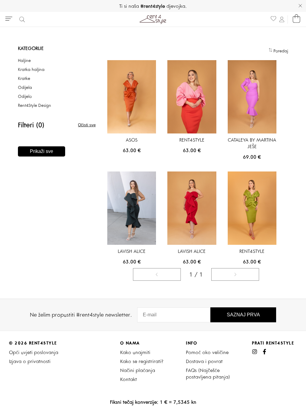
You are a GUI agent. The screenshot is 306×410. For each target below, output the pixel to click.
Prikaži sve (41, 151)
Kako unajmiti (135, 352)
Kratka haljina (31, 69)
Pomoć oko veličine (207, 352)
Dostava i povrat (204, 361)
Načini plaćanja (137, 370)
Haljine (24, 60)
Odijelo (25, 96)
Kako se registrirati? (141, 361)
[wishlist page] (273, 19)
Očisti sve (87, 125)
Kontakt (128, 379)
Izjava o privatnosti (30, 361)
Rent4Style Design (34, 105)
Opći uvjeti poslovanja (33, 352)
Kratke (24, 78)
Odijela (25, 87)
